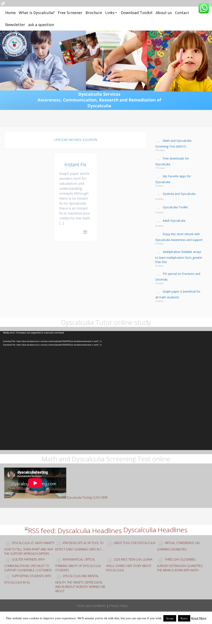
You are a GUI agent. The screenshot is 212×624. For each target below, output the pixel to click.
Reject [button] (184, 618)
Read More (198, 618)
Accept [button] (170, 618)
